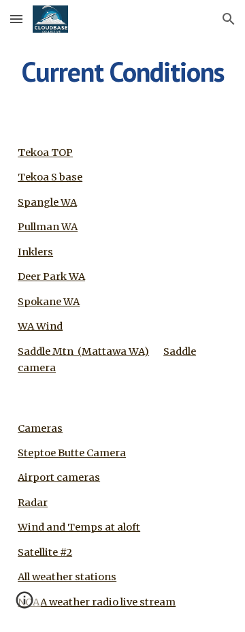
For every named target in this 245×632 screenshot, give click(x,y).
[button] (16, 18)
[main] (122, 71)
